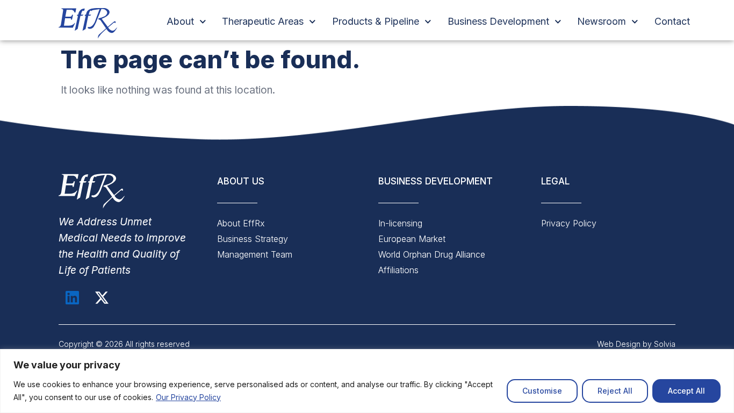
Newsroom (601, 21)
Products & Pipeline (375, 21)
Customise (542, 390)
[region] (367, 381)
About (180, 21)
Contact (672, 21)
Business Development (498, 21)
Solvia (663, 343)
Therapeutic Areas (263, 21)
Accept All (686, 390)
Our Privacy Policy (188, 397)
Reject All (615, 390)
